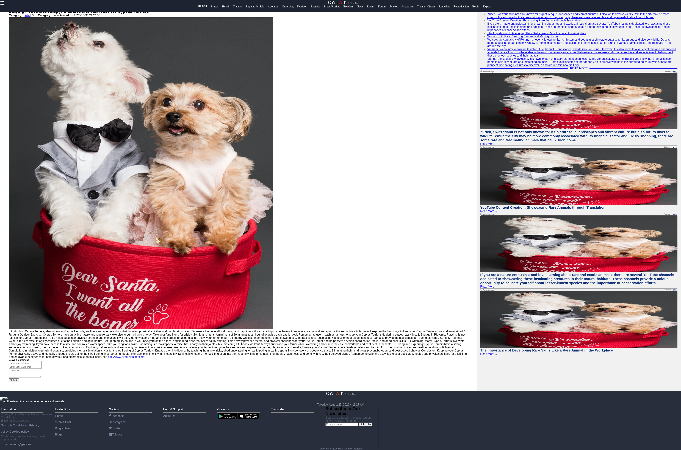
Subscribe (365, 424)
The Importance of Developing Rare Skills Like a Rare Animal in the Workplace (536, 33)
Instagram (118, 422)
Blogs (58, 434)
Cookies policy (19, 431)
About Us (169, 416)
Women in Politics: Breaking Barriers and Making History (522, 36)
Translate (277, 409)
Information (8, 409)
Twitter (116, 428)
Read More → (489, 143)
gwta (27, 15)
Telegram (118, 434)
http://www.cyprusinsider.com (126, 356)
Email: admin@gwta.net (16, 444)
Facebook (117, 416)
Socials (114, 409)
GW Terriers (343, 2)
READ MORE (579, 68)
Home (59, 416)
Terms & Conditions (14, 425)
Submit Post (63, 422)
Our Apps (223, 409)
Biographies (63, 428)
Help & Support (173, 409)
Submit (14, 380)
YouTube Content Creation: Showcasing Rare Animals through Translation (534, 20)
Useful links (63, 409)
